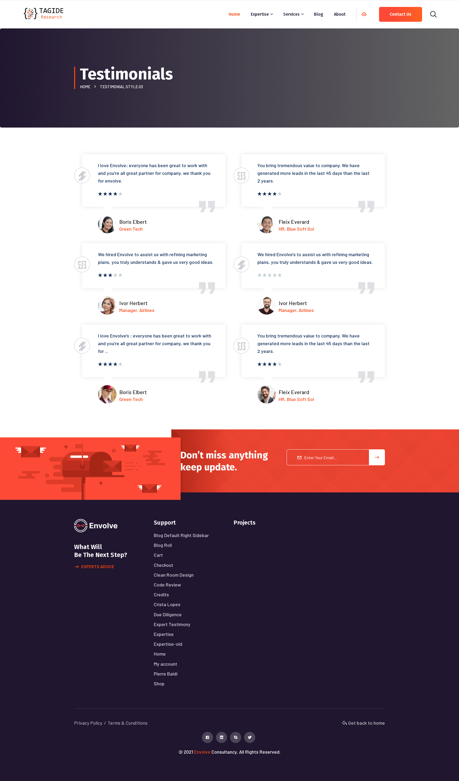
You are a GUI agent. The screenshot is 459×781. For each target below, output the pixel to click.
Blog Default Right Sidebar (181, 535)
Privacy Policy (88, 723)
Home (234, 14)
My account (165, 664)
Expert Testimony (172, 624)
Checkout (163, 565)
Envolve (202, 752)
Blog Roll (163, 545)
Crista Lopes (167, 604)
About (340, 14)
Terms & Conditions (127, 723)
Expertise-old (168, 644)
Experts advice (97, 566)
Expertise (260, 14)
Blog (318, 14)
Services (291, 14)
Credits (161, 594)
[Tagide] (44, 12)
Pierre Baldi (165, 674)
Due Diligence (168, 614)
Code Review (167, 585)
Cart (158, 555)
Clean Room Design (174, 575)
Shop (159, 683)
